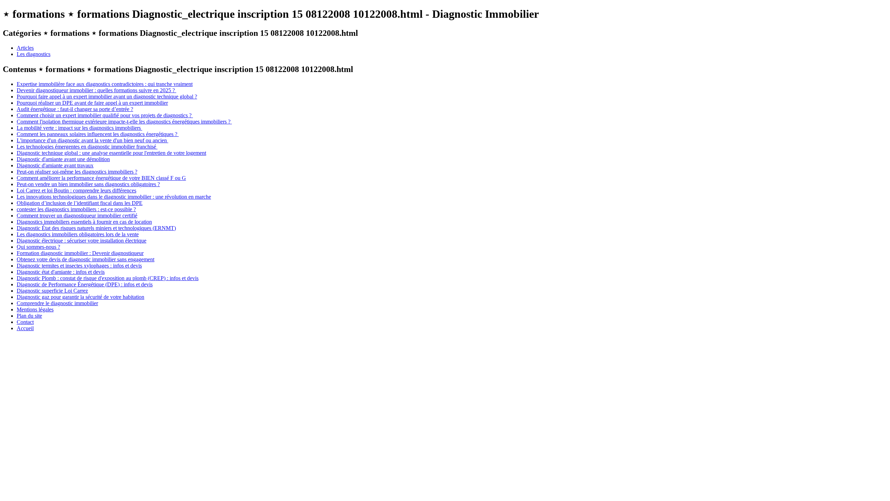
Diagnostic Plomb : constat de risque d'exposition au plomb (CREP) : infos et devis (108, 278)
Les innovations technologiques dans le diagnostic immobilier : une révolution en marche (114, 197)
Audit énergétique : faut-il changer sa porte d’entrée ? (75, 109)
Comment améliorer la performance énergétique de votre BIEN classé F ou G (101, 178)
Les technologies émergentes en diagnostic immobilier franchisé (87, 147)
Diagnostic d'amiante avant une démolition (63, 159)
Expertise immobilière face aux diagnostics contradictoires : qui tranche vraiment (105, 84)
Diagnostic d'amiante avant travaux (55, 165)
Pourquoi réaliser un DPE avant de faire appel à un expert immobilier (92, 103)
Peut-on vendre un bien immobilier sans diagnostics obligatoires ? (88, 184)
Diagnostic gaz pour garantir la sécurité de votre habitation (80, 297)
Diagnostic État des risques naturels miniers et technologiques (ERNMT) (96, 228)
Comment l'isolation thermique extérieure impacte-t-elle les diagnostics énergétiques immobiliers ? (124, 122)
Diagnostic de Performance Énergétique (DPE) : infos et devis (85, 284)
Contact (25, 322)
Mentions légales (35, 309)
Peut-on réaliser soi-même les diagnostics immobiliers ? (77, 172)
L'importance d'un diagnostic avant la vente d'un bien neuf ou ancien (92, 140)
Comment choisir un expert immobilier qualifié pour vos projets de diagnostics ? (105, 115)
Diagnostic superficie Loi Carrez (52, 291)
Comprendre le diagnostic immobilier (57, 303)
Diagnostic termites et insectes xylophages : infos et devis (79, 266)
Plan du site (29, 316)
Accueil (25, 328)
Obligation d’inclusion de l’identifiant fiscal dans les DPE (80, 203)
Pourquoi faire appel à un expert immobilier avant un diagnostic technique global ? (107, 97)
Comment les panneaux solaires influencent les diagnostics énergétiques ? (98, 134)
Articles (25, 48)
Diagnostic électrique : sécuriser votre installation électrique (81, 241)
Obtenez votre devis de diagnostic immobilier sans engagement (85, 259)
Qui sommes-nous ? (38, 247)
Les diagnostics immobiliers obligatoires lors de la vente (78, 234)
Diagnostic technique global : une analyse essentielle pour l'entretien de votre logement (111, 153)
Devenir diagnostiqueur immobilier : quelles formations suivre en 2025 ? (96, 90)
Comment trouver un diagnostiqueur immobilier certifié (77, 215)
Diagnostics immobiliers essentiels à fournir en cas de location (84, 222)
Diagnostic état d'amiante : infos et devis (61, 272)
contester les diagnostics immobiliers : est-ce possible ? (76, 209)
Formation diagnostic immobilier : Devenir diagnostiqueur (80, 253)
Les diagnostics (33, 54)
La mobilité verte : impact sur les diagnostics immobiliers (79, 128)
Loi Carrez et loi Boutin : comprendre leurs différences (76, 190)
